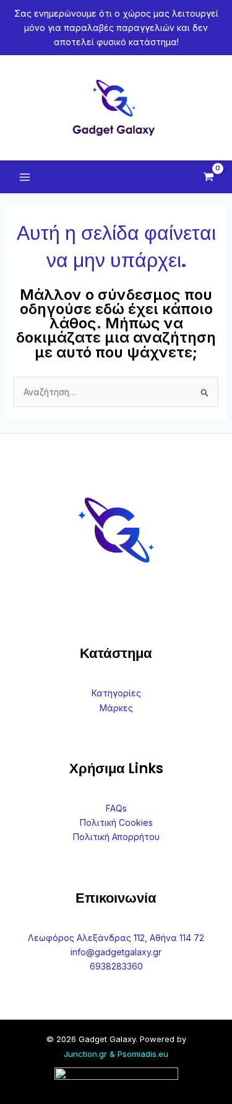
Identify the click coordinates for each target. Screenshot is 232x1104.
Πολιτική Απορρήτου (116, 836)
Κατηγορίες (116, 693)
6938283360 (116, 966)
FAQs (116, 808)
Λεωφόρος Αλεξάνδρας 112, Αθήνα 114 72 (116, 937)
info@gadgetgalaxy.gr (116, 952)
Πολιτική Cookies (116, 822)
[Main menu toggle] (24, 177)
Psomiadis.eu (143, 1054)
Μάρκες (116, 708)
